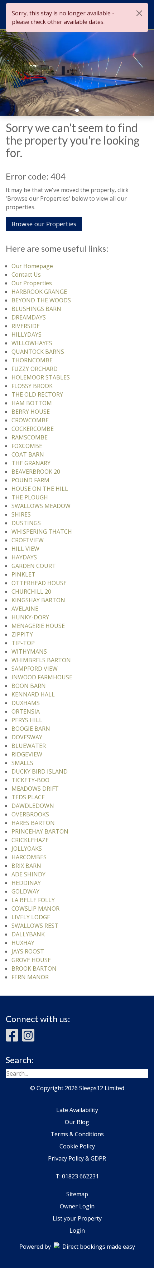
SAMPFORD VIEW (34, 669)
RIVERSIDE (25, 326)
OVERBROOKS (30, 814)
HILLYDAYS (26, 334)
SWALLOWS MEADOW (41, 506)
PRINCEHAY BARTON (39, 831)
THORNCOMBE (32, 360)
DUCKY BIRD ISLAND (39, 771)
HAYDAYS (24, 557)
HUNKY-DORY (30, 617)
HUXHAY (22, 943)
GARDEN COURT (33, 566)
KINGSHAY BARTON (38, 600)
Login (77, 1230)
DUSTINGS (26, 523)
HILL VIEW (25, 549)
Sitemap (77, 1194)
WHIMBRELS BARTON (41, 660)
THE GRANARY (30, 463)
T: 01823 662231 (77, 1176)
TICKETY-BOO (30, 780)
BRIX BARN (26, 866)
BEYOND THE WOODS (41, 300)
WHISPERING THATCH (41, 531)
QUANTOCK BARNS (37, 352)
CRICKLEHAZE (30, 840)
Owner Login (77, 1206)
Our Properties (31, 283)
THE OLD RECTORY (37, 394)
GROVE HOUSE (31, 960)
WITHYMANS (29, 651)
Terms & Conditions (77, 1134)
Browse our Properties (43, 224)
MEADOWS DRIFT (35, 788)
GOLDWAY (25, 891)
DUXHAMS (25, 703)
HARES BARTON (33, 823)
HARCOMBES (29, 857)
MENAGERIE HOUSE (38, 626)
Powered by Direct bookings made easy (77, 1247)
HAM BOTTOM (31, 403)
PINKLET (23, 574)
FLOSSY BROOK (32, 386)
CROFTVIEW (27, 540)
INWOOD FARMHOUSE (41, 677)
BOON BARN (28, 686)
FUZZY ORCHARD (34, 369)
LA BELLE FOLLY (33, 900)
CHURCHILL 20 (31, 591)
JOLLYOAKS (26, 848)
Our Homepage (32, 266)
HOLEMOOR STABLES (40, 377)
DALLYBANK (28, 934)
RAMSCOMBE (29, 437)
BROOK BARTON (34, 968)
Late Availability (77, 1110)
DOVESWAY (26, 737)
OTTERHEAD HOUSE (39, 583)
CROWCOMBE (30, 420)
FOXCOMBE (26, 446)
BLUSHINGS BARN (36, 309)
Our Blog (77, 1122)
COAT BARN (27, 454)
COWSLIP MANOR (35, 908)
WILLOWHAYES (31, 343)
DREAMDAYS (28, 317)
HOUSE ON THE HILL (39, 489)
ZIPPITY (22, 634)
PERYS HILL (26, 720)
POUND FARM (30, 480)
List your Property (77, 1218)
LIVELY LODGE (30, 917)
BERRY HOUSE (30, 412)
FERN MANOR (30, 977)
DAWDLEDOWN (32, 806)
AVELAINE (24, 609)
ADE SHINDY (28, 874)
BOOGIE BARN (30, 729)
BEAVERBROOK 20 (35, 472)
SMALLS (22, 763)
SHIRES (21, 514)
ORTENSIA (25, 711)
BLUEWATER (28, 746)
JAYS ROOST (27, 951)
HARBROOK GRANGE (39, 292)
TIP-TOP (23, 643)
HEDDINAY (26, 883)
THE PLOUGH (29, 497)
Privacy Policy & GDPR (77, 1158)
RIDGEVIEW (26, 754)
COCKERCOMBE (32, 429)
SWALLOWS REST (34, 926)
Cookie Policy (77, 1146)
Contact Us (26, 274)
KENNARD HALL (33, 694)
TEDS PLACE (28, 797)
